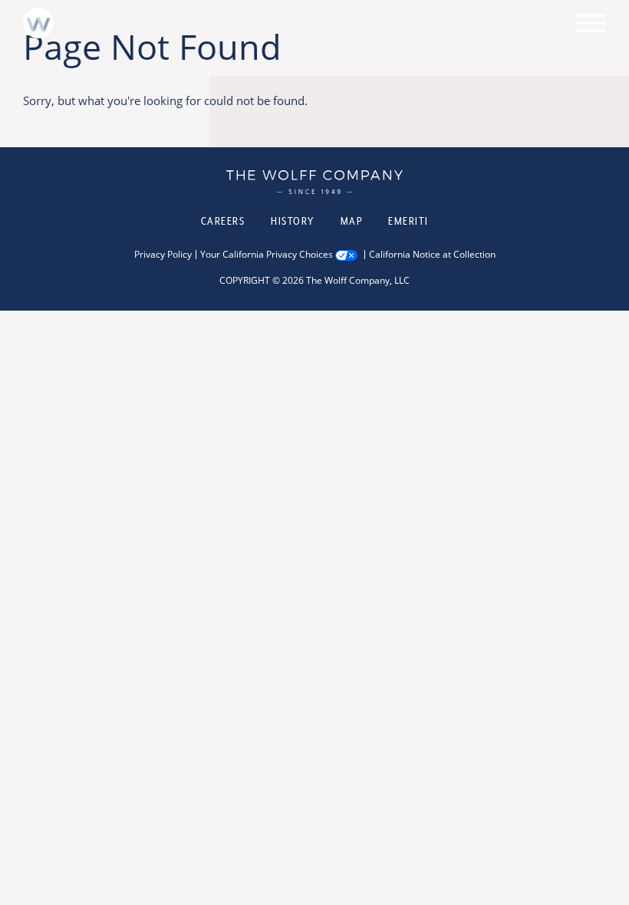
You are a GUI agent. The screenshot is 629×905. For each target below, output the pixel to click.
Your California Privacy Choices (266, 254)
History (292, 221)
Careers (223, 221)
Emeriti (408, 221)
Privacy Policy (163, 254)
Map (352, 221)
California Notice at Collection (432, 254)
